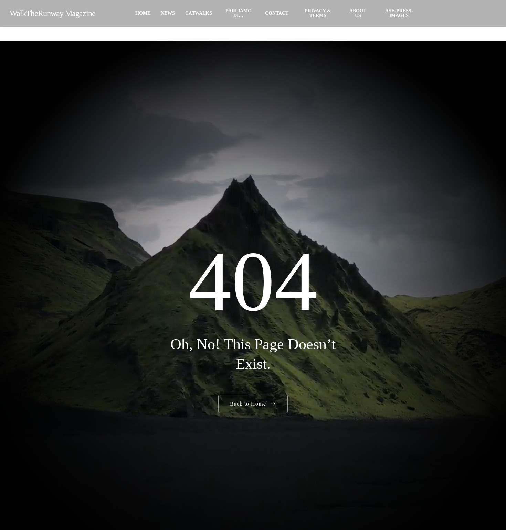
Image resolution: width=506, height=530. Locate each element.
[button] (253, 403)
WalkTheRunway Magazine (52, 13)
